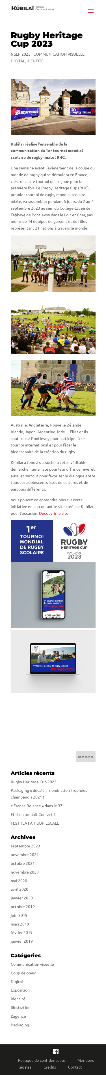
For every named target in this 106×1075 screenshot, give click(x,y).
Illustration (21, 1007)
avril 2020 (19, 889)
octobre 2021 (23, 863)
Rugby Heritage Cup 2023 (34, 781)
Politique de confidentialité (42, 1060)
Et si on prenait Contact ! (33, 814)
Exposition (20, 989)
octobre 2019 (23, 906)
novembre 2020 (25, 871)
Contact (75, 1067)
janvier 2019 (22, 941)
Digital (18, 60)
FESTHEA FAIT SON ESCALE (35, 822)
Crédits (50, 1067)
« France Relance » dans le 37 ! (37, 805)
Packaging (20, 1024)
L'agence (18, 1016)
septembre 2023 (25, 845)
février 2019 (22, 932)
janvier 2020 (22, 897)
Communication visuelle (59, 53)
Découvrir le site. (54, 513)
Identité (35, 60)
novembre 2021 (25, 854)
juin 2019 (19, 915)
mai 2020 (19, 880)
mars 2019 (20, 923)
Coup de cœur (23, 972)
